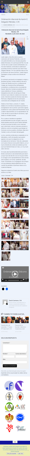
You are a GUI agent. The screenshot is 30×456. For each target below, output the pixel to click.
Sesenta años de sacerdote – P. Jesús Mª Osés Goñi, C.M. (6, 327)
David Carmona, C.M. (9, 25)
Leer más (20, 453)
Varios (3, 14)
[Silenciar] (23, 279)
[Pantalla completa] (26, 279)
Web (4, 359)
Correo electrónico (21, 353)
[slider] (13, 280)
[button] (5, 182)
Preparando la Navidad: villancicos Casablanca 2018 (20, 327)
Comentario (6, 342)
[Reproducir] (3, 279)
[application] (15, 274)
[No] (28, 450)
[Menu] (28, 2)
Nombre (5, 353)
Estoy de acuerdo (11, 453)
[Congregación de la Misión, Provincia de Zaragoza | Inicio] (2, 2)
